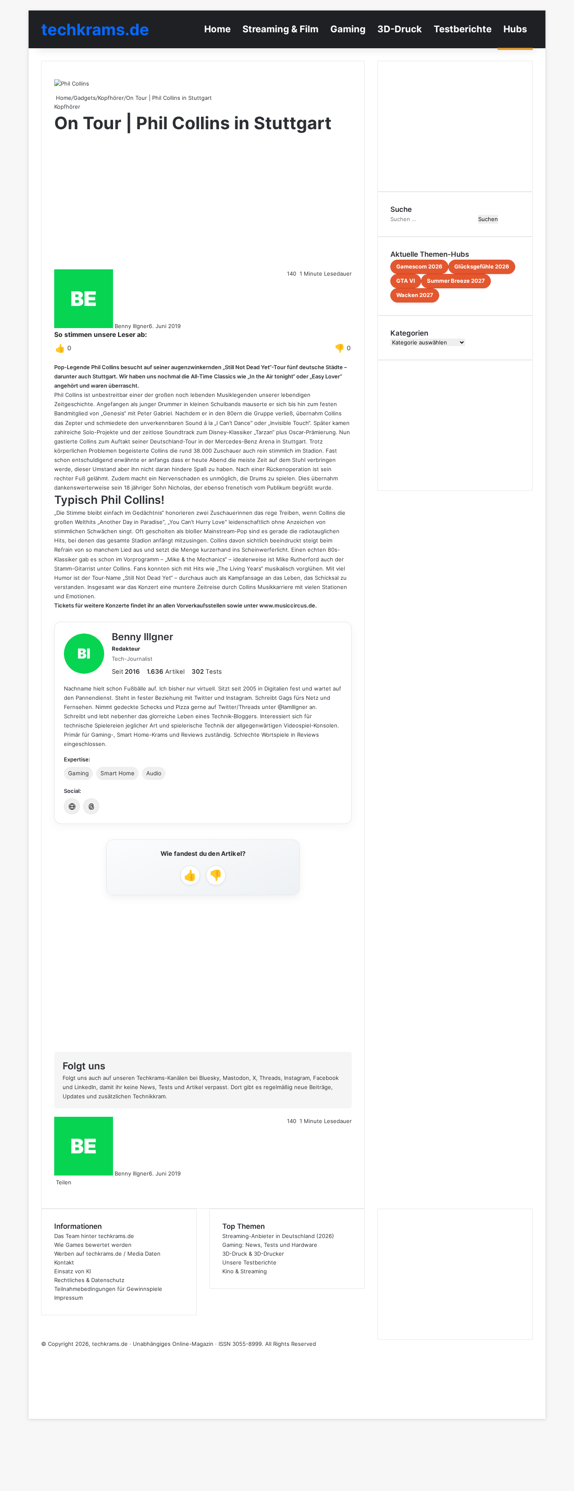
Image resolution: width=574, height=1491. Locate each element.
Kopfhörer (111, 97)
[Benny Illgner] (84, 653)
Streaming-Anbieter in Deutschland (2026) (278, 1236)
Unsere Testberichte (249, 1262)
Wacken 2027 (414, 295)
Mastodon (236, 1077)
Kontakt (64, 1262)
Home (217, 28)
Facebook (326, 1077)
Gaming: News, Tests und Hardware (269, 1244)
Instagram (297, 1077)
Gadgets (85, 97)
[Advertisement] (203, 202)
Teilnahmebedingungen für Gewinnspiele (108, 1288)
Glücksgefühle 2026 (481, 266)
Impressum (68, 1297)
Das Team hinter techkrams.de (94, 1236)
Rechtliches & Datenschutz (89, 1280)
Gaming (348, 28)
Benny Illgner (132, 326)
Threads (270, 1077)
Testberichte (463, 28)
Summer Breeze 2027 (456, 280)
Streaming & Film (280, 28)
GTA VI (405, 280)
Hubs (515, 28)
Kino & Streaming (244, 1271)
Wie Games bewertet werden (93, 1244)
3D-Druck (399, 28)
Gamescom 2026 (419, 266)
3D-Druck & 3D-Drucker (253, 1253)
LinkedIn (85, 1087)
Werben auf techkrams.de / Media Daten (107, 1253)
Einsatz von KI (72, 1271)
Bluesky (209, 1077)
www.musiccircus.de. (288, 605)
